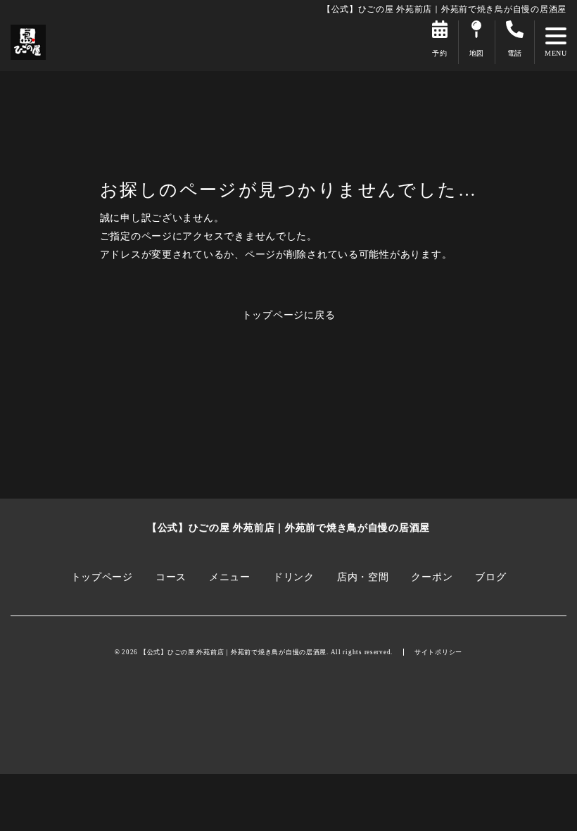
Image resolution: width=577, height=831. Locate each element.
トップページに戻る (289, 314)
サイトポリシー (438, 652)
